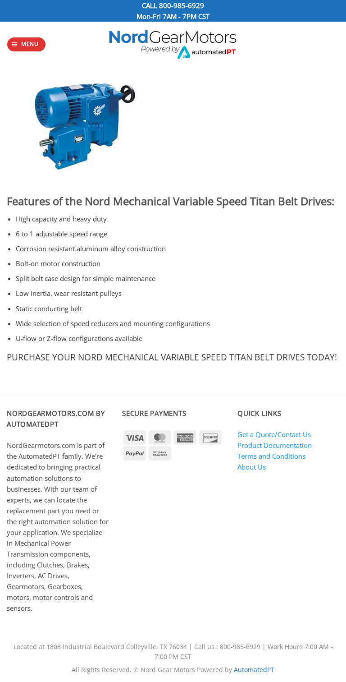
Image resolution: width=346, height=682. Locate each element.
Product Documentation (274, 445)
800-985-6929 (181, 5)
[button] (26, 44)
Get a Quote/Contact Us (274, 434)
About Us (251, 466)
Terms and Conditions (271, 456)
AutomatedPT (254, 670)
